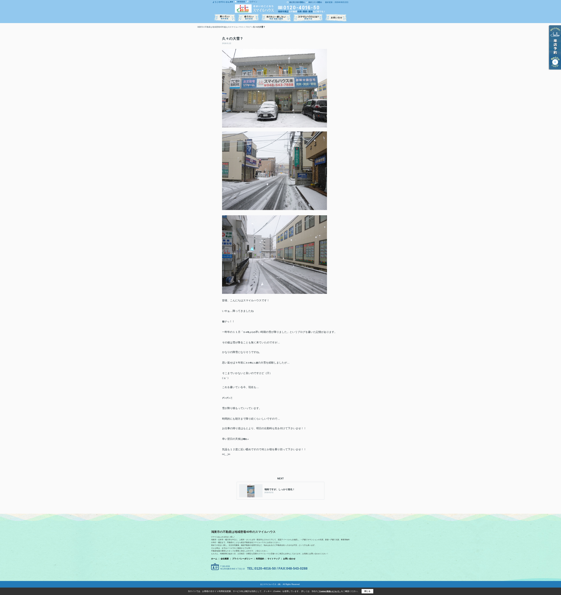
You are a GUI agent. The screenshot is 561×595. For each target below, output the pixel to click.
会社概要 (225, 558)
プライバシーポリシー (242, 558)
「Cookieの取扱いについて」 (329, 591)
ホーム (214, 558)
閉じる (367, 591)
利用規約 (260, 558)
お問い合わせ (289, 558)
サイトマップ (273, 558)
